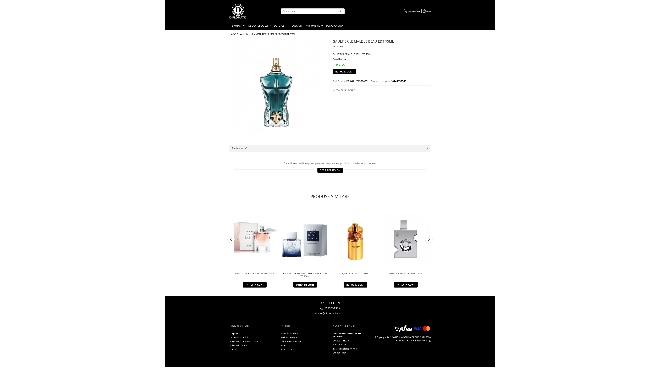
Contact (233, 349)
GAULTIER (338, 46)
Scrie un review (330, 170)
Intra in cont (344, 71)
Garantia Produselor (291, 341)
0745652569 (332, 308)
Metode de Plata (289, 333)
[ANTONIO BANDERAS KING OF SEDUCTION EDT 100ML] (304, 237)
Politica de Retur (289, 337)
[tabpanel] (278, 86)
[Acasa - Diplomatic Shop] (246, 11)
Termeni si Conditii (238, 337)
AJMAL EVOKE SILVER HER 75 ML (405, 273)
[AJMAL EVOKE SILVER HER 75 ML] (405, 237)
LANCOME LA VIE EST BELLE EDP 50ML (254, 273)
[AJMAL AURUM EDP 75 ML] (355, 237)
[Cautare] (341, 11)
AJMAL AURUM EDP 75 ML (355, 273)
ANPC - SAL (286, 349)
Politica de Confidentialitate (243, 341)
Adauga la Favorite (345, 90)
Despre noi (234, 333)
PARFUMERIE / (247, 34)
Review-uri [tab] (240, 148)
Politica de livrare (238, 345)
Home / (233, 34)
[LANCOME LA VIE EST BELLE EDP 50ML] (254, 237)
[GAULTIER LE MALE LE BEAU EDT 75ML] (278, 86)
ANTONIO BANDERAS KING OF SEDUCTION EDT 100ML (305, 275)
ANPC (284, 345)
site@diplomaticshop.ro (332, 313)
